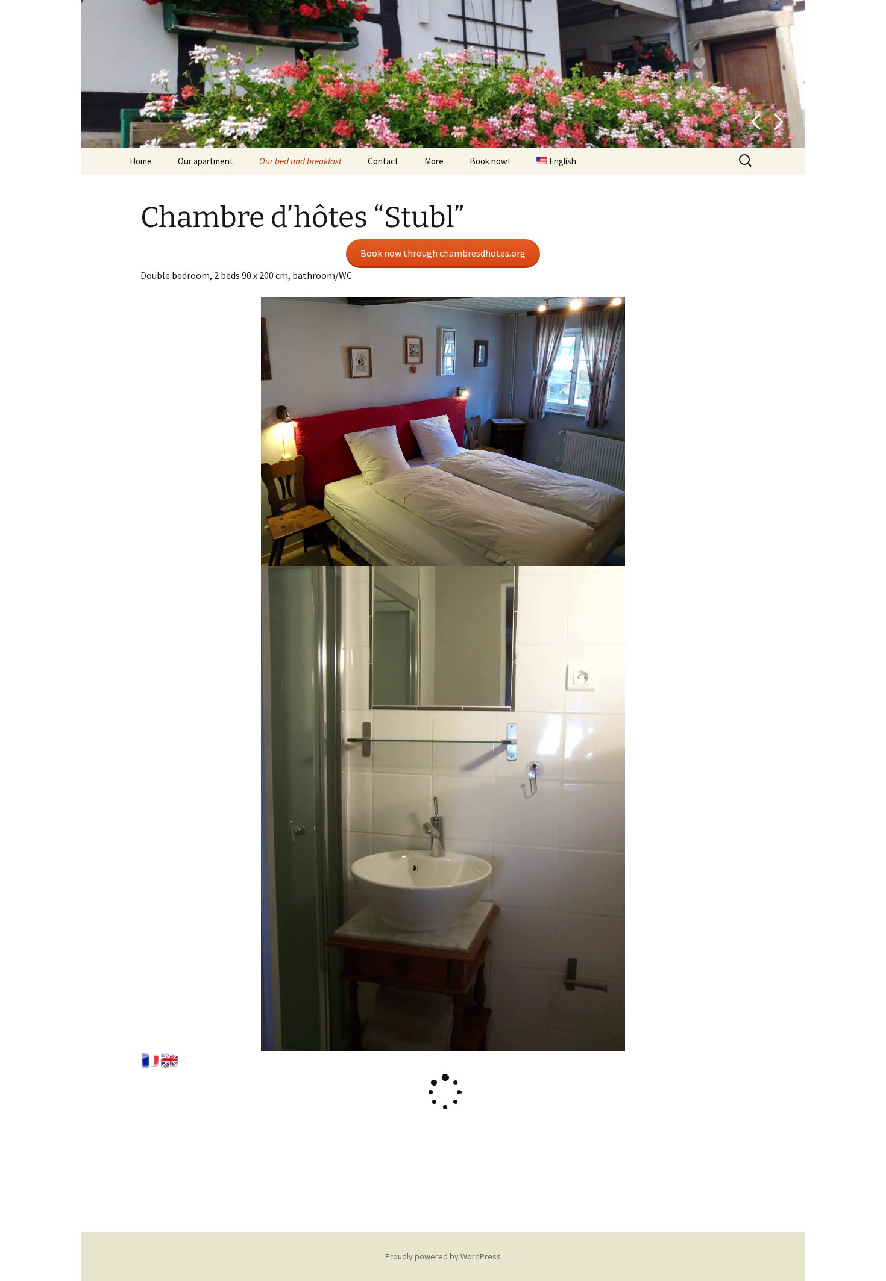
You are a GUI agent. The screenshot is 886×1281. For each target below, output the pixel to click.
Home (141, 161)
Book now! (490, 161)
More (434, 161)
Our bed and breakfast (300, 161)
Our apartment (205, 161)
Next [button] (779, 121)
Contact (383, 161)
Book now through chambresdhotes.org (443, 253)
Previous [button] (755, 121)
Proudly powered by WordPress (443, 1256)
